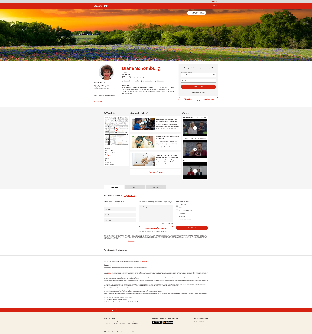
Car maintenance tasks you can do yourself (167, 137)
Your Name (108, 209)
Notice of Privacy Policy (119, 323)
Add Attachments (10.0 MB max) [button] (156, 228)
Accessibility (131, 321)
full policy (110, 273)
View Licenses (98, 101)
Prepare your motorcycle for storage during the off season (166, 120)
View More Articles (155, 172)
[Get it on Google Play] (167, 322)
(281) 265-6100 (109, 160)
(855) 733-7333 (131, 240)
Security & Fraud (118, 321)
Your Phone (118, 204)
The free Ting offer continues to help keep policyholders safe (167, 156)
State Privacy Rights (132, 323)
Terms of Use (107, 323)
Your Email (109, 204)
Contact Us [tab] (114, 187)
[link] (101, 5)
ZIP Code (184, 80)
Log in (215, 6)
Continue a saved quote (198, 92)
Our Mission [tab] (135, 187)
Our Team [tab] (156, 187)
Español (213, 1)
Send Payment (208, 99)
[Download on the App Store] (157, 322)
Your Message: (144, 207)
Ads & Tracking (107, 321)
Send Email (192, 228)
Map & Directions (111, 155)
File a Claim (188, 99)
